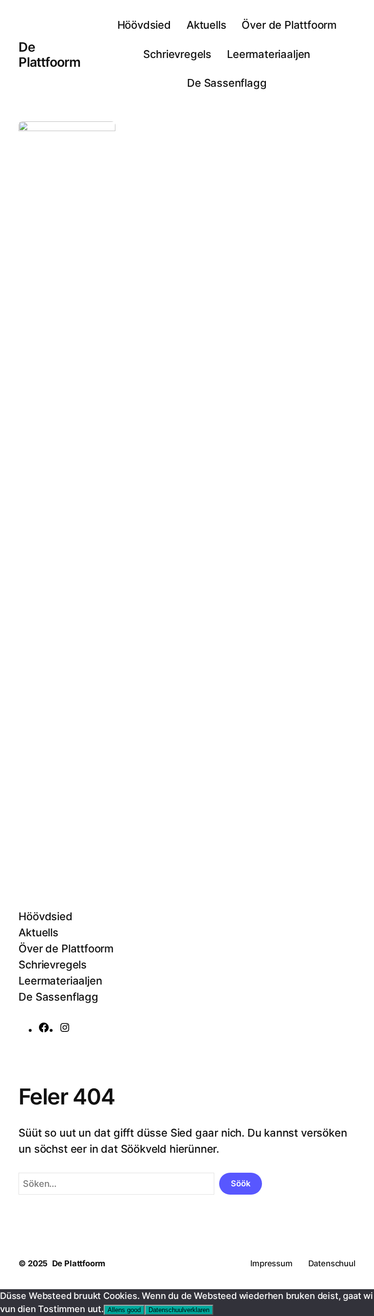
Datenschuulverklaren (179, 1310)
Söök (240, 1183)
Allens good (124, 1310)
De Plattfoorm (49, 54)
